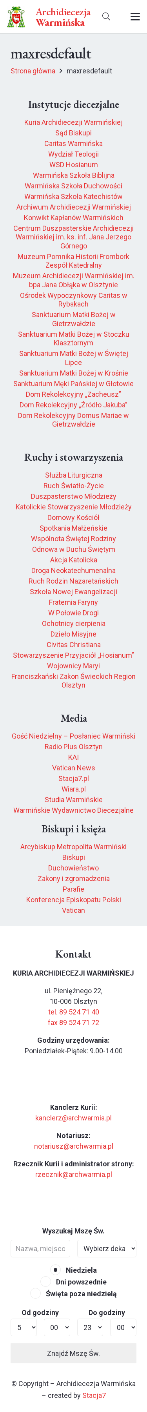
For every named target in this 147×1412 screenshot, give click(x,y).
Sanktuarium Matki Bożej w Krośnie (73, 373)
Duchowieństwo (73, 868)
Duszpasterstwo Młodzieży (73, 496)
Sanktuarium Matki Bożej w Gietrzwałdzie (74, 319)
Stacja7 (94, 1395)
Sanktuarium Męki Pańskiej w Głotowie (73, 383)
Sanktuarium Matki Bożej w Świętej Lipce (73, 358)
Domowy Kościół (73, 517)
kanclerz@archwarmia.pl (73, 1118)
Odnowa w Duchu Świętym (73, 549)
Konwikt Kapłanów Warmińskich (73, 217)
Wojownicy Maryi (73, 666)
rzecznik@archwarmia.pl (73, 1174)
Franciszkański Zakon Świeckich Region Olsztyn (73, 681)
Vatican (73, 910)
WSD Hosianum (73, 165)
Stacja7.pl (73, 778)
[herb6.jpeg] (16, 16)
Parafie (73, 889)
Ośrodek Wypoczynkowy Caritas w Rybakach (73, 299)
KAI (73, 757)
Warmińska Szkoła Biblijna (73, 175)
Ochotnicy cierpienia (73, 623)
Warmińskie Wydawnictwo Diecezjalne (73, 810)
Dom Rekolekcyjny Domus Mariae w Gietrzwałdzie (73, 420)
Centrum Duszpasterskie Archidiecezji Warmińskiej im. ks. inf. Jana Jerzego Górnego (73, 237)
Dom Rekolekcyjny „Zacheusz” (73, 394)
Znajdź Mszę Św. (73, 1353)
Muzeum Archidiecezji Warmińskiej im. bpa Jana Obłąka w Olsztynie (73, 280)
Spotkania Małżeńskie (73, 528)
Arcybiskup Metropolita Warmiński (73, 847)
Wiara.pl (74, 789)
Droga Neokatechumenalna (73, 570)
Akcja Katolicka (73, 560)
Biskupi (73, 857)
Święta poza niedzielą (80, 1294)
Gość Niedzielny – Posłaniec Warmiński (73, 736)
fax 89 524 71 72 (73, 1022)
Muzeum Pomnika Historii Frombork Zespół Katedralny (73, 261)
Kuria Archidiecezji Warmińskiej (73, 122)
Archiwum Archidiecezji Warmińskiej (73, 207)
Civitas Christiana (74, 644)
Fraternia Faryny (73, 602)
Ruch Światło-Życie (74, 486)
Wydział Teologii (73, 154)
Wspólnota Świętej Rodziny (73, 539)
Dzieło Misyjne (73, 634)
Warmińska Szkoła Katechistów (73, 196)
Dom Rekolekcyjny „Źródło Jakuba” (73, 405)
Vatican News (73, 768)
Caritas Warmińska (73, 143)
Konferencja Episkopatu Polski (73, 900)
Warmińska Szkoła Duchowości (73, 186)
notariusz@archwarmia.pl (73, 1146)
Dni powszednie (80, 1282)
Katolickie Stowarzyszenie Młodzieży (74, 507)
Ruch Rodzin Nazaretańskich (73, 581)
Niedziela (80, 1270)
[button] (106, 16)
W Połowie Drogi (73, 613)
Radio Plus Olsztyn (74, 746)
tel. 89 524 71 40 (73, 1012)
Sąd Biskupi (73, 133)
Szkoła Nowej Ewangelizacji (73, 591)
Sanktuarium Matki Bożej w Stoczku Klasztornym (73, 338)
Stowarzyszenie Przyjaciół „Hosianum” (73, 655)
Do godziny (107, 1312)
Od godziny (40, 1312)
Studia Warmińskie (74, 799)
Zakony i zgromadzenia (74, 878)
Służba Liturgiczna (73, 475)
